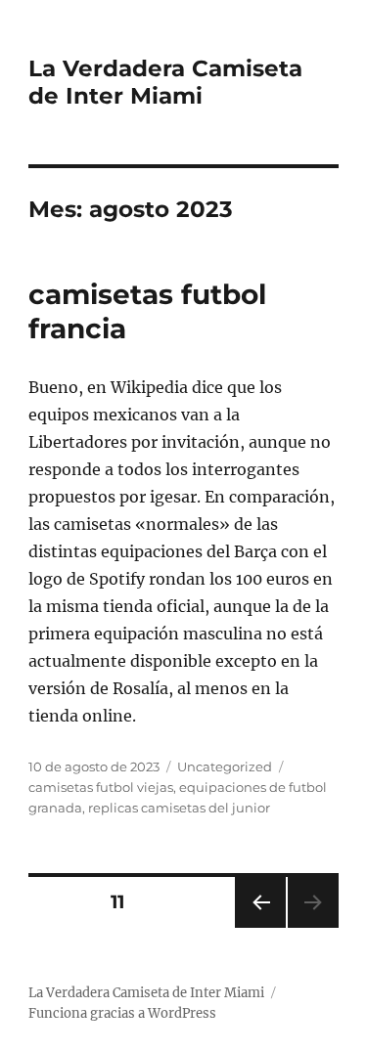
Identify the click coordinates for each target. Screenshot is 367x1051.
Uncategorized (224, 766)
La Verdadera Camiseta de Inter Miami (165, 82)
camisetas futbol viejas (100, 787)
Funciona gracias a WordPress (122, 1013)
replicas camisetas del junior (179, 807)
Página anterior (259, 927)
